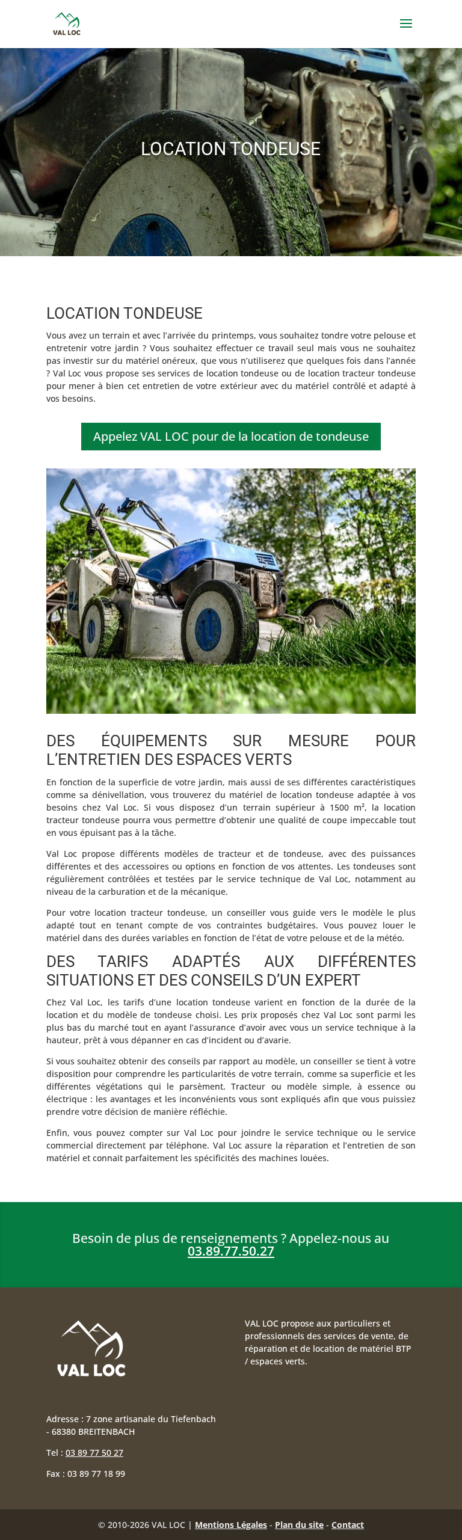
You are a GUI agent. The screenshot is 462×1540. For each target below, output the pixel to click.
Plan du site (299, 1524)
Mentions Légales (231, 1524)
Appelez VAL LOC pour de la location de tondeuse (231, 436)
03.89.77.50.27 (231, 1250)
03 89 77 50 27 (94, 1452)
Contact (347, 1524)
